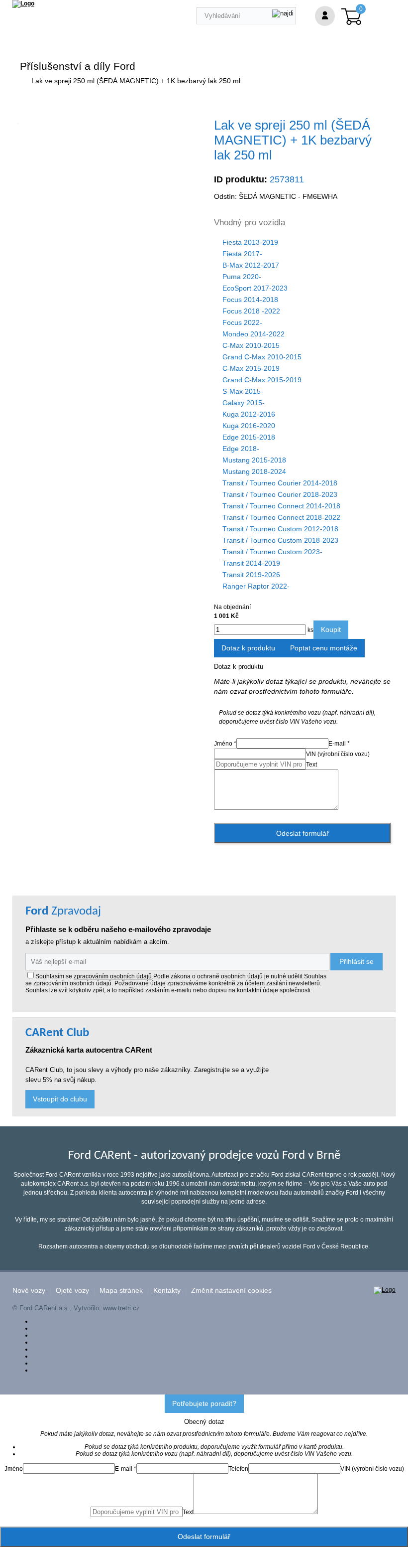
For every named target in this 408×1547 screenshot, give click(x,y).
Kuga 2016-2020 (248, 426)
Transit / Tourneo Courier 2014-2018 (279, 483)
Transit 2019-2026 (251, 575)
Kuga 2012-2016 (248, 414)
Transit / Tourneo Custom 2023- (272, 552)
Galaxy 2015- (243, 403)
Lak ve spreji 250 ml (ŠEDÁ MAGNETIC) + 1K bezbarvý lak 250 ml (135, 81)
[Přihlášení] (325, 16)
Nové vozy (28, 1290)
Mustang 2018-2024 (254, 471)
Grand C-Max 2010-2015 (262, 357)
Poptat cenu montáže (323, 648)
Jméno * (225, 743)
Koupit (331, 629)
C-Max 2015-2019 (251, 368)
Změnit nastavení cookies (231, 1290)
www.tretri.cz (121, 1308)
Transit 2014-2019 (251, 563)
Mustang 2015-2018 (254, 460)
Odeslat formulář (302, 833)
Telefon (238, 1468)
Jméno (13, 1468)
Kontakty (167, 1290)
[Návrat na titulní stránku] (23, 3)
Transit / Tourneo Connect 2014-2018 (281, 506)
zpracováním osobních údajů (113, 976)
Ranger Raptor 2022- (256, 586)
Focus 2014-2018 (250, 300)
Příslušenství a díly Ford (77, 66)
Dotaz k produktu (248, 648)
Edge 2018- (240, 449)
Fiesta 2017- (242, 254)
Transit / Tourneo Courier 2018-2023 (279, 494)
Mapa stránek (121, 1290)
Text (311, 764)
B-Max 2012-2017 (250, 265)
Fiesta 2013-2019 (250, 242)
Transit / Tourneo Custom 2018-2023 (280, 540)
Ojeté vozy (72, 1290)
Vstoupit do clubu (60, 1099)
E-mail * (339, 743)
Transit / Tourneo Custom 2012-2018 (280, 529)
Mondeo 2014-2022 (253, 334)
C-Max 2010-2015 (251, 345)
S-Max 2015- (242, 391)
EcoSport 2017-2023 (255, 288)
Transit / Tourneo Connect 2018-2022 (281, 517)
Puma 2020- (241, 277)
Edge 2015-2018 (248, 437)
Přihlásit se (356, 961)
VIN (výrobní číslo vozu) (338, 754)
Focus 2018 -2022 (251, 311)
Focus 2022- (242, 322)
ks (309, 629)
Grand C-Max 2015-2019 (262, 380)
